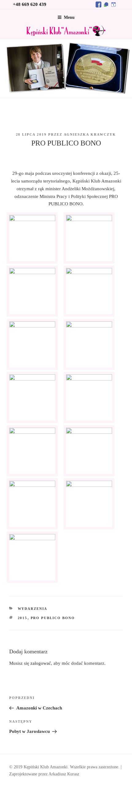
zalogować (40, 663)
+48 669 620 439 (29, 4)
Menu (69, 17)
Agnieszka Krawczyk (90, 134)
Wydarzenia (33, 608)
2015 (23, 618)
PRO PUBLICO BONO (53, 618)
